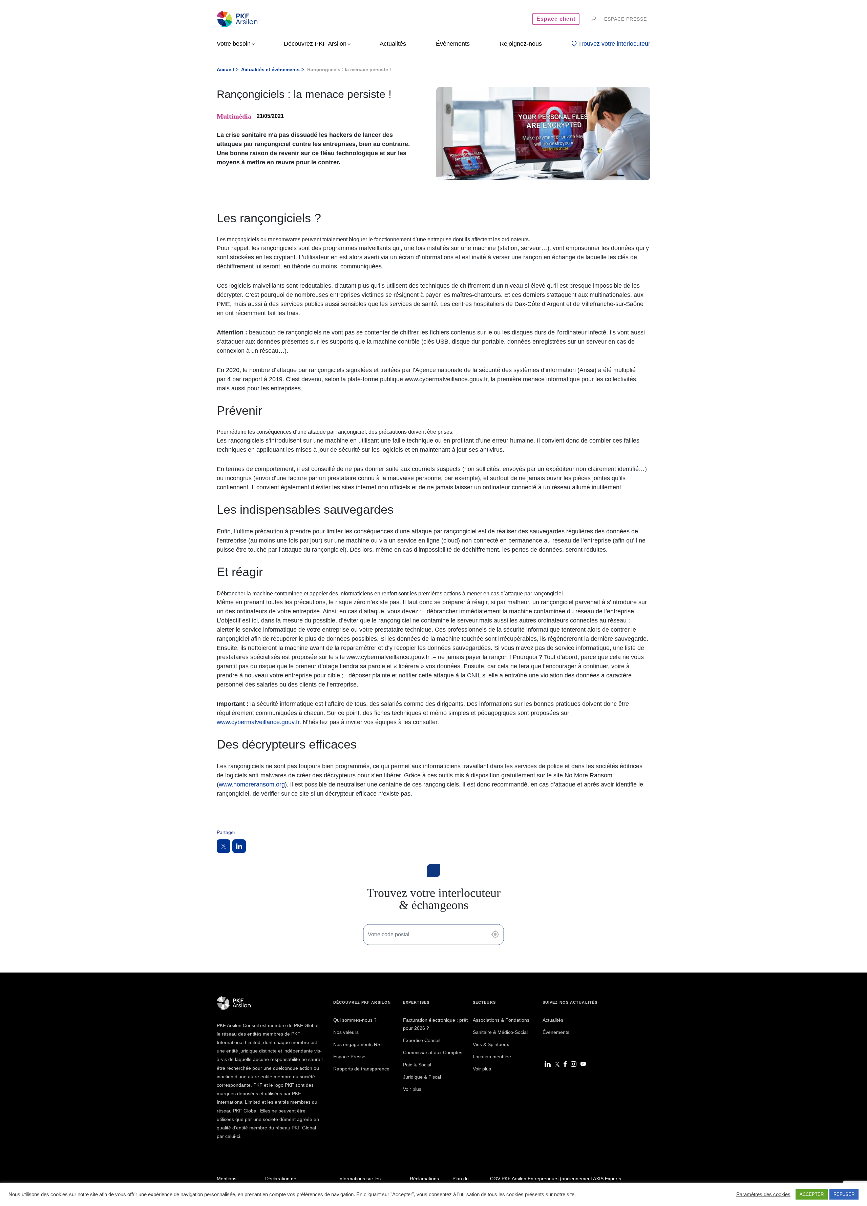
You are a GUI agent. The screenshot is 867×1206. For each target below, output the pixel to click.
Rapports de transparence (361, 1068)
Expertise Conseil (421, 1040)
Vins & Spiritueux (491, 1044)
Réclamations (424, 1178)
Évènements (556, 1032)
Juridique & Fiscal (422, 1077)
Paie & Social (417, 1064)
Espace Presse (349, 1056)
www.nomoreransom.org (252, 784)
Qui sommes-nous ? (355, 1020)
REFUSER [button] (843, 1194)
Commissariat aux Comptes (432, 1052)
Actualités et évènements (270, 69)
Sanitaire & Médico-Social (500, 1032)
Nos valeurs (346, 1032)
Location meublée (492, 1056)
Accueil (225, 69)
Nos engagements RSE (358, 1044)
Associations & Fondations (501, 1020)
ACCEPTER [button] (812, 1194)
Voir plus (412, 1089)
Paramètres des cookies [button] (763, 1194)
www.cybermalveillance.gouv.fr (258, 722)
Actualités (553, 1020)
